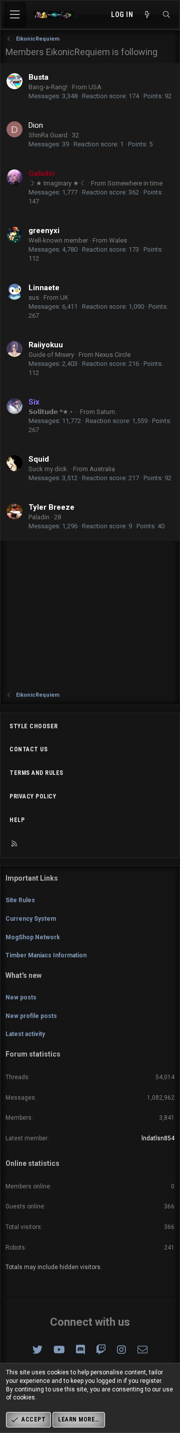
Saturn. (106, 412)
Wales (118, 240)
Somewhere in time (135, 183)
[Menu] (15, 15)
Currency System (31, 918)
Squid (38, 459)
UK (64, 297)
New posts (21, 997)
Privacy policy (33, 796)
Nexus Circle (112, 354)
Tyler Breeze (51, 507)
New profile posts (31, 1015)
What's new (24, 975)
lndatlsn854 (158, 1138)
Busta (38, 77)
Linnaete (44, 287)
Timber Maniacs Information (46, 955)
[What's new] (147, 15)
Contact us (29, 749)
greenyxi (44, 230)
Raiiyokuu (45, 344)
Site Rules (20, 900)
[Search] (166, 15)
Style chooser (34, 726)
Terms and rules (37, 772)
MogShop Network (33, 937)
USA (95, 87)
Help (17, 820)
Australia (102, 469)
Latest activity (25, 1034)
